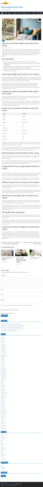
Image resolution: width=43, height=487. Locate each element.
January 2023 (3, 409)
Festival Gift (3, 438)
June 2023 (2, 400)
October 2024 (3, 375)
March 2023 (3, 406)
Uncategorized (3, 459)
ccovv (6, 56)
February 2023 (3, 407)
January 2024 (3, 390)
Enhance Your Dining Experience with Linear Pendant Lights (11, 327)
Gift (29, 13)
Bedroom (2, 435)
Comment (3, 275)
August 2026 (3, 337)
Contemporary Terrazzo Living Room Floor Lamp (9, 330)
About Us (2, 465)
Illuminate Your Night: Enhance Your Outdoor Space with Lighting (21, 260)
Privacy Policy (3, 467)
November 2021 (3, 426)
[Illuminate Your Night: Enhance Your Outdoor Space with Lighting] (21, 250)
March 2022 (3, 421)
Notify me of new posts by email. (7, 313)
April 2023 (2, 404)
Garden (14, 13)
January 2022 (3, 425)
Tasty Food (24, 13)
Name (2, 289)
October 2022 (3, 414)
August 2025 (3, 357)
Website (2, 299)
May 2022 (2, 419)
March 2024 (3, 387)
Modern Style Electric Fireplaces (7, 258)
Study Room (3, 453)
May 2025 (2, 363)
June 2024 (2, 382)
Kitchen (2, 443)
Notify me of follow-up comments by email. (9, 309)
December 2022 (3, 411)
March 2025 (3, 366)
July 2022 (2, 418)
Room (9, 13)
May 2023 (2, 402)
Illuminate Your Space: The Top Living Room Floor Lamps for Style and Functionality (11, 243)
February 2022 (3, 423)
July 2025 (2, 359)
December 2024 (3, 371)
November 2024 (3, 373)
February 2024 (3, 388)
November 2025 (3, 352)
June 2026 (2, 340)
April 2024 (2, 385)
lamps (2, 445)
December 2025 (3, 351)
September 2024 (4, 376)
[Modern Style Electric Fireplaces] (7, 250)
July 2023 (2, 399)
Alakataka (10, 47)
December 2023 (3, 392)
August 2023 (3, 397)
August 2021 (3, 428)
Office (19, 13)
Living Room (3, 447)
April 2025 (2, 364)
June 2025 (2, 361)
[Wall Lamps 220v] (35, 250)
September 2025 (4, 356)
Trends (33, 13)
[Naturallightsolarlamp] (2, 13)
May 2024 (2, 383)
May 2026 (2, 342)
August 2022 (3, 416)
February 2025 (3, 368)
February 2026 (3, 347)
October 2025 (3, 354)
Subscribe (3, 476)
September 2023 (4, 395)
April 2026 (2, 344)
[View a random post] (41, 13)
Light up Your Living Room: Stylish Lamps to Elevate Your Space (32, 243)
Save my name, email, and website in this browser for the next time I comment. (17, 305)
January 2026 (3, 349)
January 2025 (3, 370)
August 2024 (3, 378)
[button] (11, 13)
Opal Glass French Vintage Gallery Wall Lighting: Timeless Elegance (12, 325)
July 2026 (2, 339)
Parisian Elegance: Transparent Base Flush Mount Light (10, 323)
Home (5, 13)
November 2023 (3, 394)
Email (2, 294)
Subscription (3, 469)
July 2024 (2, 380)
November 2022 (3, 413)
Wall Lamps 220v (34, 258)
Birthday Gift (3, 436)
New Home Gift (3, 448)
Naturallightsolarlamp (12, 7)
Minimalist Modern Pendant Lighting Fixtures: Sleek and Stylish (12, 329)
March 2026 (3, 345)
